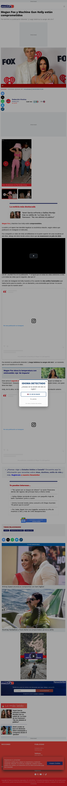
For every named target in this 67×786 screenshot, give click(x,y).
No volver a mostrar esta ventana (33, 403)
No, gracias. (33, 399)
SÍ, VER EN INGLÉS (33, 394)
